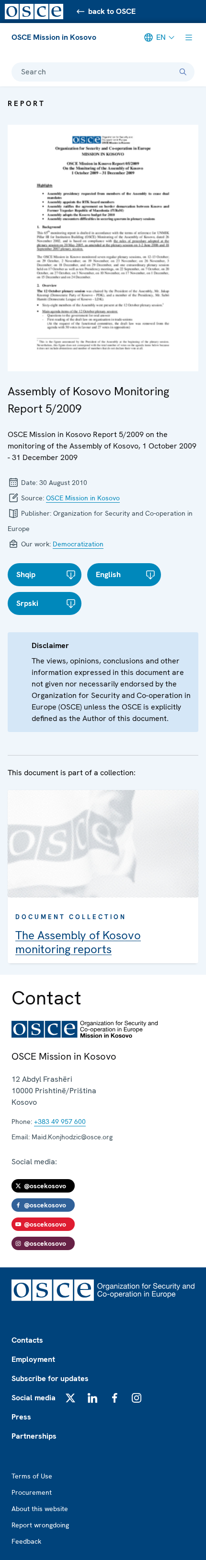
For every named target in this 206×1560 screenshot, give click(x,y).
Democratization (78, 544)
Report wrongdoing (40, 1525)
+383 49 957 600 (60, 1121)
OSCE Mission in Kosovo (53, 37)
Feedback (26, 1541)
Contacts (27, 1340)
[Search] (183, 72)
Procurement (31, 1492)
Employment (33, 1359)
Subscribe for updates (50, 1378)
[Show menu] (188, 37)
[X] (70, 1398)
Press (21, 1417)
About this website (39, 1508)
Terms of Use (31, 1476)
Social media (33, 1398)
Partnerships (34, 1436)
